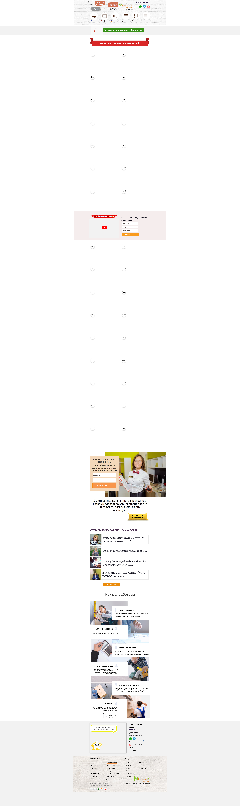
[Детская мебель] (114, 22)
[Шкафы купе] (103, 22)
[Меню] (142, 781)
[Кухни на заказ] (93, 22)
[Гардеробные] (125, 22)
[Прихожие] (135, 22)
